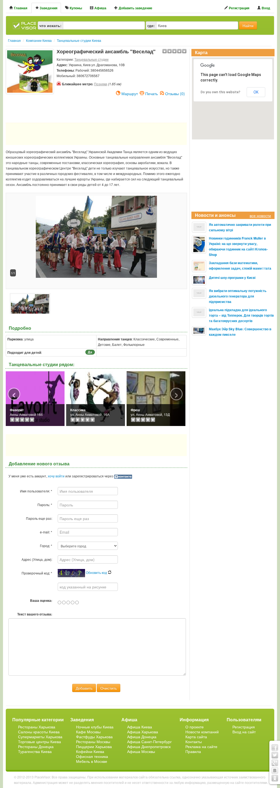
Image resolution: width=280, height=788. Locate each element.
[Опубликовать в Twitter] (275, 755)
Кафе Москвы (88, 731)
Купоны (75, 7)
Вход (265, 7)
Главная (20, 7)
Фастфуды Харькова (94, 736)
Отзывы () (175, 93)
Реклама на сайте (201, 746)
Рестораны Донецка (36, 746)
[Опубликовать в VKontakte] (275, 770)
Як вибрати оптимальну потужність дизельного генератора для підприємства (237, 296)
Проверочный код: (37, 573)
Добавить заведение (135, 7)
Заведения (48, 7)
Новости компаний (202, 731)
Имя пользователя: (36, 491)
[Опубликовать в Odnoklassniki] (275, 778)
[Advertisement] (30, 107)
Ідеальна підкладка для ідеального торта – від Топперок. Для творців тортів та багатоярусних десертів (241, 315)
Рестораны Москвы (93, 741)
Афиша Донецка (141, 736)
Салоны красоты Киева (39, 731)
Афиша (100, 7)
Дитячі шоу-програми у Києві (232, 277)
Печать (151, 93)
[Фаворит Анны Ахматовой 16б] (35, 398)
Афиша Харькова (142, 731)
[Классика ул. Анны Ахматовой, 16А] (95, 398)
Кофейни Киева (90, 751)
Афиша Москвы (141, 751)
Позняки (100, 83)
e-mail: (46, 532)
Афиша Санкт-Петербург (149, 741)
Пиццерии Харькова (94, 746)
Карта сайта (196, 736)
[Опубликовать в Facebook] (275, 747)
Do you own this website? (220, 92)
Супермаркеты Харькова (40, 736)
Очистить (108, 688)
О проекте (194, 726)
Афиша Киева (139, 726)
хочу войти (56, 476)
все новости (260, 215)
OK (255, 92)
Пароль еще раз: (39, 518)
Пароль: (44, 504)
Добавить (84, 688)
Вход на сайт (244, 731)
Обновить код (97, 572)
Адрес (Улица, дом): (37, 559)
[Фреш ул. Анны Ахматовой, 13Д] (156, 398)
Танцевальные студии (91, 59)
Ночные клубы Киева (94, 726)
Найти (248, 25)
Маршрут (129, 93)
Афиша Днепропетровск (149, 746)
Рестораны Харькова (36, 726)
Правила (193, 751)
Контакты (193, 741)
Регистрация (238, 7)
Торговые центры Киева (39, 741)
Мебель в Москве (91, 761)
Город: (46, 545)
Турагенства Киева (35, 751)
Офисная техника (92, 756)
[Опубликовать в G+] (275, 763)
